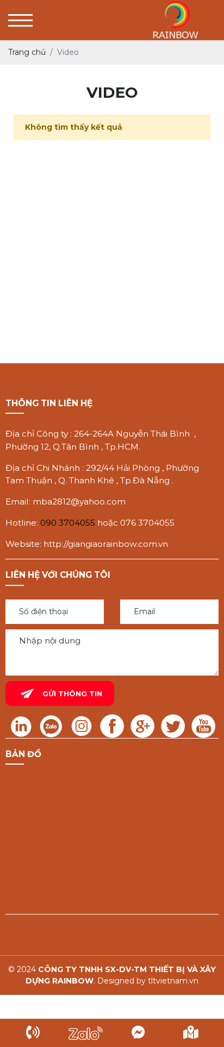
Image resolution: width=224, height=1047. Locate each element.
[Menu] (20, 20)
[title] (33, 1033)
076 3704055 (147, 523)
